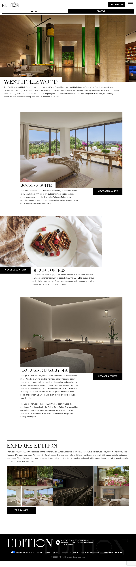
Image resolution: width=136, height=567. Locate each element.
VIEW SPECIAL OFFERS (15, 270)
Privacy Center (51, 553)
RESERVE (101, 11)
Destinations (117, 5)
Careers (64, 553)
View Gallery (21, 510)
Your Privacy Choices (25, 553)
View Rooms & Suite (108, 191)
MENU (34, 11)
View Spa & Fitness (107, 376)
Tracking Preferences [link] (91, 552)
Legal (39, 553)
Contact (74, 553)
